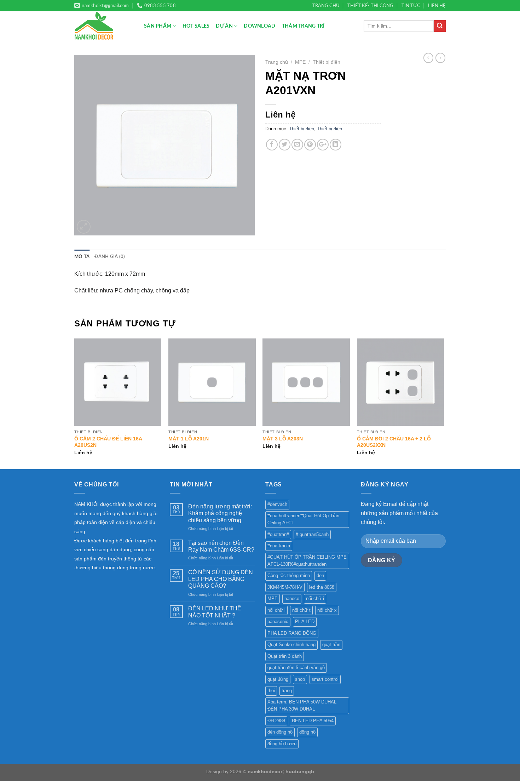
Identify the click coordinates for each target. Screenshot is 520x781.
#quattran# (278, 534)
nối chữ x (327, 610)
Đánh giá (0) (109, 257)
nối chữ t (301, 610)
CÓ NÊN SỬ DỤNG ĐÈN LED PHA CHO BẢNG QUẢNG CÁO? (220, 579)
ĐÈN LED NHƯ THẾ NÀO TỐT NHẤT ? (214, 611)
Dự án (224, 26)
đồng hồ (307, 732)
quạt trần (331, 644)
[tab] (81, 257)
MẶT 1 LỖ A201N (188, 438)
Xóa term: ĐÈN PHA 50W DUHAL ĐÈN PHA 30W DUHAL (301, 705)
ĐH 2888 (276, 720)
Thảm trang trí (303, 26)
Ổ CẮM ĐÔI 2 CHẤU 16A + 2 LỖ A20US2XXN (394, 442)
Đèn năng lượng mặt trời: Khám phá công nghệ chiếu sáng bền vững (220, 513)
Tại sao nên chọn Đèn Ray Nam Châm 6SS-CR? (221, 546)
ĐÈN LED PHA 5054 (313, 720)
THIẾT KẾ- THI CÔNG (370, 6)
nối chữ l (276, 610)
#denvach (277, 504)
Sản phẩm (157, 26)
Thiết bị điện (326, 62)
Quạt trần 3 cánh (284, 656)
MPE (300, 62)
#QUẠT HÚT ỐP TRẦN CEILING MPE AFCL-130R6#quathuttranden (307, 560)
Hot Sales (196, 26)
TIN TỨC (410, 6)
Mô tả (81, 257)
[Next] (443, 403)
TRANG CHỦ (326, 6)
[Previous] (74, 403)
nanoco (291, 598)
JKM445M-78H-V (284, 587)
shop (300, 679)
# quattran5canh (312, 534)
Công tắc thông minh (288, 575)
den (320, 575)
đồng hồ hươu (281, 743)
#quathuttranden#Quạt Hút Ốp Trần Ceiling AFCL (303, 519)
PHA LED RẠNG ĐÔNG (291, 633)
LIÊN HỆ (437, 6)
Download (259, 26)
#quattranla (278, 545)
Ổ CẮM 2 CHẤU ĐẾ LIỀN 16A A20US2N (108, 442)
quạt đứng (277, 679)
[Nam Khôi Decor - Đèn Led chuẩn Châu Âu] (103, 26)
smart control (325, 679)
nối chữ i (315, 598)
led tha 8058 (321, 587)
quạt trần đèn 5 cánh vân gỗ (296, 667)
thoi (271, 690)
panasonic (277, 621)
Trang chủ (276, 62)
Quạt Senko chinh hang (291, 644)
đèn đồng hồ (280, 732)
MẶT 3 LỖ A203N (282, 438)
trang (287, 690)
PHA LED (304, 621)
